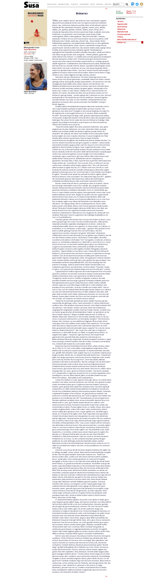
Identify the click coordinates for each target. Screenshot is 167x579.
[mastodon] (132, 4)
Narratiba (27, 54)
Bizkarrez (122, 42)
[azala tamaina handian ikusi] (35, 46)
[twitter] (136, 4)
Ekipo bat (121, 29)
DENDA (99, 4)
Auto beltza (122, 27)
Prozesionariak (123, 34)
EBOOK (108, 4)
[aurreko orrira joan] (106, 8)
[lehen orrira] (31, 8)
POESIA (74, 4)
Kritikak (119, 13)
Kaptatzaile (122, 24)
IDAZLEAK (51, 4)
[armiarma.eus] (141, 4)
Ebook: (129, 13)
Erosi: (129, 11)
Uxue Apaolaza (30, 49)
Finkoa (120, 37)
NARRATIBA (63, 4)
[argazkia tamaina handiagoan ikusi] (35, 90)
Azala (118, 11)
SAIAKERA (84, 4)
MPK (92, 4)
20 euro (120, 21)
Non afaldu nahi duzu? (126, 39)
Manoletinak (122, 32)
